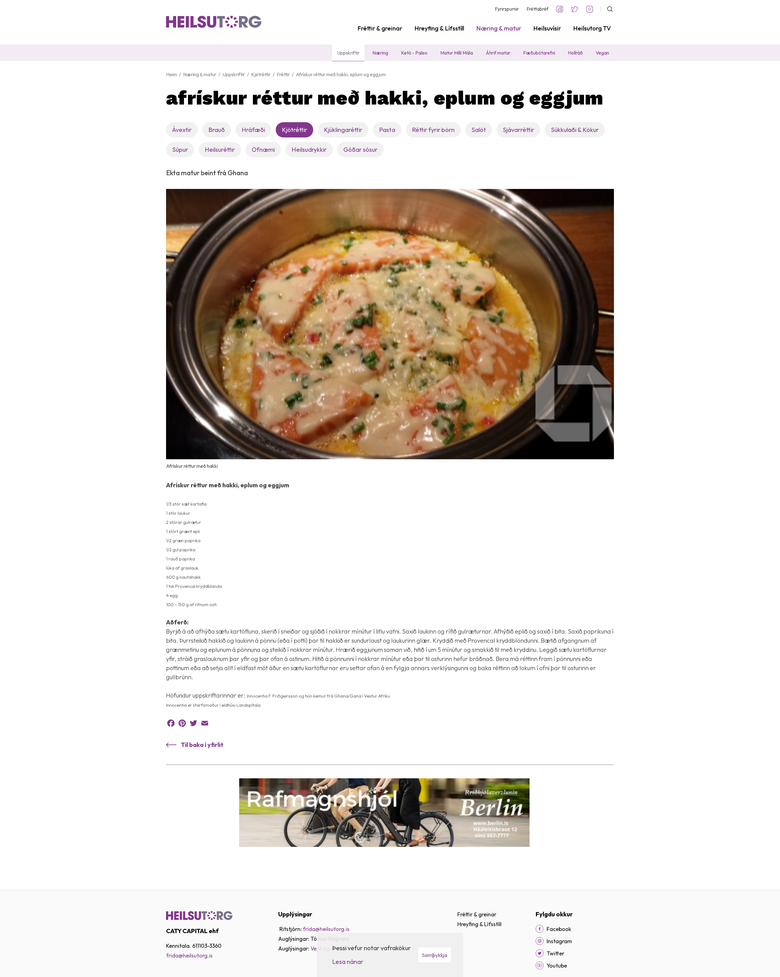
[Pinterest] (182, 723)
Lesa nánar (347, 961)
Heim (171, 74)
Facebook (559, 9)
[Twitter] (193, 723)
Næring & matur (199, 74)
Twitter (574, 9)
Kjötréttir (261, 74)
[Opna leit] (607, 9)
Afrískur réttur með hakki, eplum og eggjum (341, 74)
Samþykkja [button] (434, 955)
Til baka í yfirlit (202, 744)
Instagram (589, 9)
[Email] (205, 723)
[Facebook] (171, 723)
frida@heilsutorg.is (326, 929)
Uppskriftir (233, 74)
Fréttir (283, 74)
